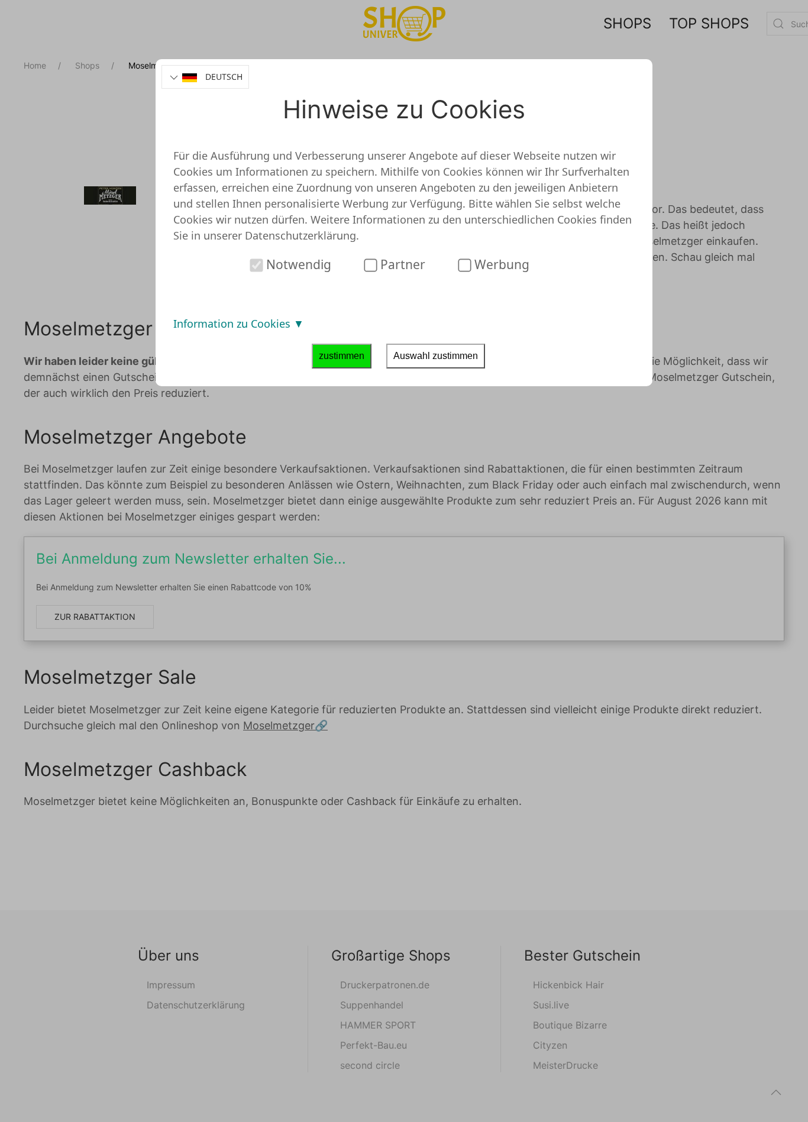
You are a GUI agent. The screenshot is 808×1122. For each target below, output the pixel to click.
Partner (401, 264)
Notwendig (297, 264)
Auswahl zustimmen (435, 356)
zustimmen (341, 356)
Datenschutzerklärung (300, 235)
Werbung (500, 264)
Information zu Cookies (233, 323)
